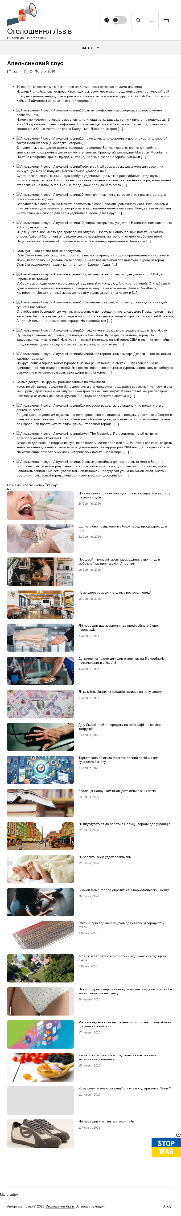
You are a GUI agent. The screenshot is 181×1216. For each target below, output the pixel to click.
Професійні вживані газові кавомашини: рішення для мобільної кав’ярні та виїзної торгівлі (119, 561)
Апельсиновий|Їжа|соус (40, 485)
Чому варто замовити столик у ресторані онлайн (115, 592)
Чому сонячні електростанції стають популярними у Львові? (124, 1088)
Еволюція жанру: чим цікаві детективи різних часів (117, 791)
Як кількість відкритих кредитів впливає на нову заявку (120, 691)
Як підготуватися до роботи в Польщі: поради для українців (124, 824)
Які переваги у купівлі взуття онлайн (106, 1121)
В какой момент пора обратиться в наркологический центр (123, 890)
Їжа (14, 71)
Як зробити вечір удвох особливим (105, 857)
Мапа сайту (9, 1194)
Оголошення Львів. (60, 1206)
